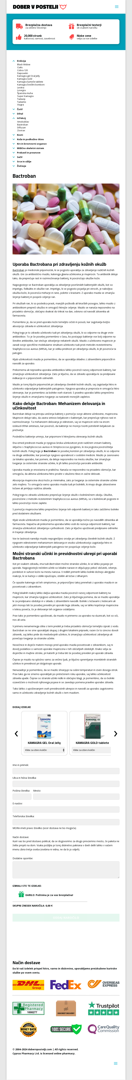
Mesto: (37, 790)
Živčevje (21, 165)
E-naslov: (18, 803)
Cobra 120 (22, 70)
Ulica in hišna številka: (24, 777)
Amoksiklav (23, 121)
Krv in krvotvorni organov (31, 143)
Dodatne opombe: (23, 858)
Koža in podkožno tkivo (30, 139)
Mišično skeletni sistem (30, 148)
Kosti (19, 134)
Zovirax (21, 130)
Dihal (19, 113)
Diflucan (21, 127)
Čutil (19, 109)
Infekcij (21, 118)
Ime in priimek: (21, 765)
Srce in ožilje (23, 161)
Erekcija (21, 60)
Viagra (20, 104)
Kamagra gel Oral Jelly (28, 75)
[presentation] (16, 734)
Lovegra (21, 90)
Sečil (19, 157)
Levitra (20, 87)
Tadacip (21, 98)
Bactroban (22, 124)
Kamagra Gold (24, 78)
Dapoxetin (22, 73)
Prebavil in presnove (28, 152)
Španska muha (25, 93)
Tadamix (21, 101)
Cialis (20, 67)
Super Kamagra (25, 96)
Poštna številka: (21, 790)
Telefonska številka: (23, 816)
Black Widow (23, 64)
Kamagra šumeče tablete (30, 81)
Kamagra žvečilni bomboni (31, 84)
